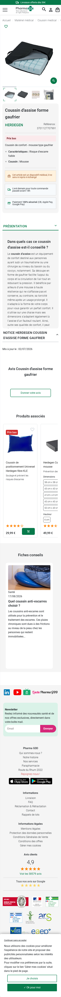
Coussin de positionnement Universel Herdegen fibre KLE (20, 466)
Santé (11, 592)
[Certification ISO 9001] (16, 902)
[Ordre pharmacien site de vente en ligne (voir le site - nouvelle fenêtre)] (52, 901)
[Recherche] (44, 10)
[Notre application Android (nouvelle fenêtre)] (41, 781)
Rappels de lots (30, 814)
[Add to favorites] (32, 429)
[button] (5, 9)
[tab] (9, 86)
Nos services (30, 761)
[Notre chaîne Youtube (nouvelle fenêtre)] (17, 692)
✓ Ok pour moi (32, 987)
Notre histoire (30, 757)
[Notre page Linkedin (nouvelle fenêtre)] (6, 692)
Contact (30, 810)
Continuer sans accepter (15, 940)
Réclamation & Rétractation (30, 806)
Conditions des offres (30, 841)
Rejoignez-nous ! (30, 774)
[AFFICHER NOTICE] (56, 335)
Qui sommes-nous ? (30, 753)
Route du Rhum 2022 (30, 769)
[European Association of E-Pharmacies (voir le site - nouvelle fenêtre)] (41, 932)
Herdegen (14, 125)
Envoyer (48, 728)
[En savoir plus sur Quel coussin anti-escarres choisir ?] (29, 577)
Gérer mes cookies (30, 845)
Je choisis (32, 978)
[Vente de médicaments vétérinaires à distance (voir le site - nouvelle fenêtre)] (16, 917)
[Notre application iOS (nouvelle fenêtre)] (19, 781)
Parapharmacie (30, 765)
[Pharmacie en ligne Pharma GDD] (24, 10)
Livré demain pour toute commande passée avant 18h (30, 189)
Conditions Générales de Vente (30, 837)
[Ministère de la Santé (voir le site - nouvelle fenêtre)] (37, 901)
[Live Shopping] (27, 692)
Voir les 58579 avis (30, 873)
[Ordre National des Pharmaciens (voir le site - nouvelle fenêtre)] (30, 917)
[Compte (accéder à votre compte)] (50, 9)
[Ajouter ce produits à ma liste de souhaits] (6, 26)
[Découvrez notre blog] (45, 692)
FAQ (30, 802)
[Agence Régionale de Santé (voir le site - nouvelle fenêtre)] (45, 917)
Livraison (30, 798)
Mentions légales (30, 828)
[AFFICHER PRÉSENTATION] (56, 226)
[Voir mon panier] (57, 9)
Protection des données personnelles (31, 833)
